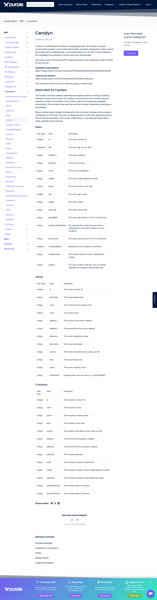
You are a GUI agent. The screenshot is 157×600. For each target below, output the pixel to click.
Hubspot (9, 139)
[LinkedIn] (59, 503)
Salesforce (10, 191)
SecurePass (10, 37)
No (77, 520)
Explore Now (134, 595)
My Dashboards (12, 66)
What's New (96, 4)
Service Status (82, 4)
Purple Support (10, 21)
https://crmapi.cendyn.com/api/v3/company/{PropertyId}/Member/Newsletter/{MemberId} (73, 70)
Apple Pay (10, 110)
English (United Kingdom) (129, 4)
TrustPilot (9, 205)
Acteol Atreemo (12, 101)
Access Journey (12, 47)
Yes (72, 520)
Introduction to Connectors (46, 548)
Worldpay (9, 219)
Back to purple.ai (65, 4)
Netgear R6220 (42, 557)
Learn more (75, 595)
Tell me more (105, 595)
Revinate (9, 181)
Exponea (9, 134)
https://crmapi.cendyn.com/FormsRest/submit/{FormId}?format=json (64, 78)
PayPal (9, 172)
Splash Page (10, 52)
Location (8, 229)
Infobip (38, 552)
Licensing (9, 224)
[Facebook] (52, 503)
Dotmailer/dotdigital (43, 543)
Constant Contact (13, 124)
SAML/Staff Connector (15, 186)
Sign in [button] (148, 4)
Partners (8, 243)
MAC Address (11, 62)
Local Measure (12, 153)
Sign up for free (46, 595)
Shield (8, 234)
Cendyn (9, 120)
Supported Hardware (44, 562)
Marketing (9, 76)
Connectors (32, 21)
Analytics (9, 57)
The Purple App (12, 42)
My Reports (10, 71)
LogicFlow (9, 81)
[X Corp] (55, 503)
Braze (8, 115)
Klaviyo (9, 148)
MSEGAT (10, 158)
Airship (8, 105)
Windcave (10, 214)
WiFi (22, 21)
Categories (109, 4)
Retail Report (11, 176)
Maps (6, 238)
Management (10, 86)
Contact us (131, 53)
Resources (9, 248)
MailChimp (10, 162)
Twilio (8, 209)
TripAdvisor (10, 200)
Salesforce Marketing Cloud (17, 195)
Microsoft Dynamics (14, 167)
